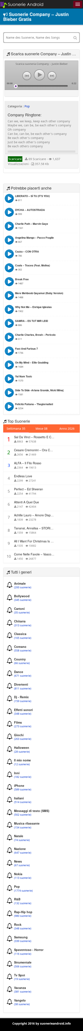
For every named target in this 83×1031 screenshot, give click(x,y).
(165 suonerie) (22, 638)
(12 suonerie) (22, 764)
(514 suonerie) (22, 802)
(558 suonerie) (22, 650)
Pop (27, 106)
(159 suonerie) (22, 701)
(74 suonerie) (22, 840)
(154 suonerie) (22, 827)
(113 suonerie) (22, 878)
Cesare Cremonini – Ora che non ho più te (44, 450)
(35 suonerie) (22, 612)
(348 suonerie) (22, 714)
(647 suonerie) (22, 852)
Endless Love (23, 476)
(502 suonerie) (22, 814)
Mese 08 (41, 428)
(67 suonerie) (22, 865)
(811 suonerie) (22, 688)
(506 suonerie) (22, 966)
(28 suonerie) (22, 752)
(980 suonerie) (22, 916)
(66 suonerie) (22, 663)
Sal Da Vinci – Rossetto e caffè (35, 437)
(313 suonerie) (22, 625)
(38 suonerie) (22, 1004)
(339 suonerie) (22, 941)
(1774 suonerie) (23, 890)
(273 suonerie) (22, 726)
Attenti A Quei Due (26, 502)
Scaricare (15, 159)
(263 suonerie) (22, 739)
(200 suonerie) (22, 587)
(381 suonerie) (22, 991)
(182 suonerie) (22, 777)
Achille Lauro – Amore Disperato (36, 515)
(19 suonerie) (22, 979)
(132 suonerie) (22, 903)
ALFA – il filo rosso (27, 463)
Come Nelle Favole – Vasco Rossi (37, 554)
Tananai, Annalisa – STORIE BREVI (38, 528)
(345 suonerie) (22, 600)
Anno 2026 (66, 428)
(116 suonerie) (22, 954)
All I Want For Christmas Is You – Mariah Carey (45, 541)
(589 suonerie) (22, 789)
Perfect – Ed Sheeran (28, 489)
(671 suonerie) (22, 676)
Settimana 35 (16, 428)
